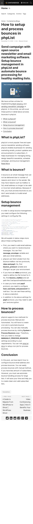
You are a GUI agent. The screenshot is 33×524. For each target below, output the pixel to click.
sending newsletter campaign (12, 106)
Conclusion (7, 131)
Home (4, 8)
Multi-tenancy (17, 104)
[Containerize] (12, 2)
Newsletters (6, 392)
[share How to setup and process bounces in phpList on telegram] (26, 418)
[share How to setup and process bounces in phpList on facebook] (18, 418)
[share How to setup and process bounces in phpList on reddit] (15, 418)
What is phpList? (9, 119)
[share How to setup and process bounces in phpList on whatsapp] (22, 418)
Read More (5, 164)
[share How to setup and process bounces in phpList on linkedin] (11, 418)
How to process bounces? (13, 128)
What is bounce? (9, 122)
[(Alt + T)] (9, 8)
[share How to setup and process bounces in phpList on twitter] (7, 418)
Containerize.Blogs (13, 21)
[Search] (30, 2)
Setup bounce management (14, 125)
